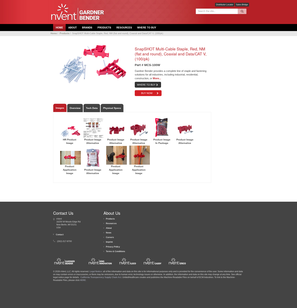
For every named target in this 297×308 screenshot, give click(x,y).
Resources (124, 27)
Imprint (109, 242)
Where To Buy (146, 27)
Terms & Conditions (115, 251)
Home (54, 33)
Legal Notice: (96, 271)
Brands (87, 27)
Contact (60, 234)
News (108, 233)
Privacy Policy (113, 247)
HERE (83, 280)
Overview (75, 108)
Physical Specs (112, 108)
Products (104, 27)
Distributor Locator (224, 4)
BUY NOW (146, 93)
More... (157, 78)
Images (60, 107)
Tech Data (92, 108)
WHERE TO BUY (146, 84)
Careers (110, 237)
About (109, 228)
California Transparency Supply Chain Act (100, 277)
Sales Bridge (242, 4)
